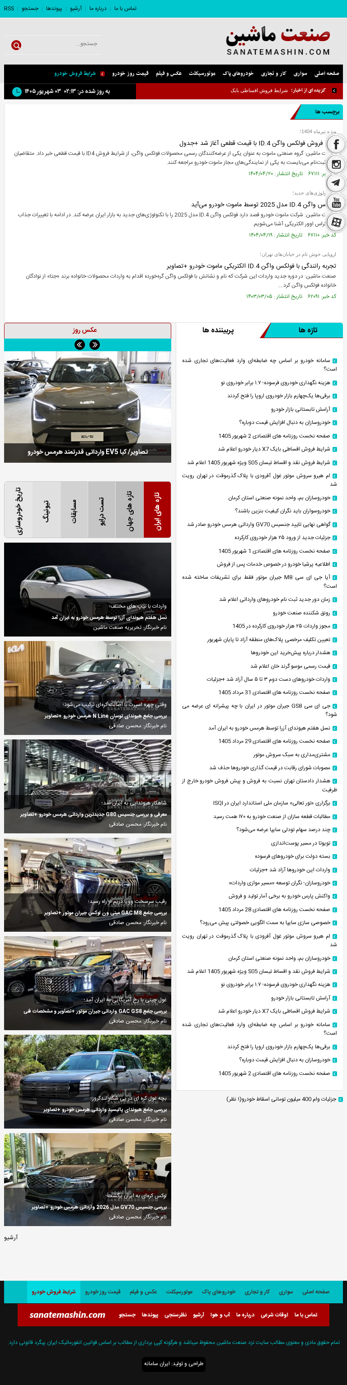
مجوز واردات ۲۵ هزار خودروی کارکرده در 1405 (281, 626)
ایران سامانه (157, 1363)
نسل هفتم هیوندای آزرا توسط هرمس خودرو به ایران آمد (269, 728)
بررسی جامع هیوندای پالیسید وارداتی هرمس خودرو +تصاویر (105, 1110)
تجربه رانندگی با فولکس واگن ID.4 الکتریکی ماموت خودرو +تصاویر (251, 266)
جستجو (30, 8)
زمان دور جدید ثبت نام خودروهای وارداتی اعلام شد (274, 599)
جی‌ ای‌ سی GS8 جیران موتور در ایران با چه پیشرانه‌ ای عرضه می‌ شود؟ (259, 710)
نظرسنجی (175, 1315)
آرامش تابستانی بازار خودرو (300, 409)
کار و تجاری (273, 73)
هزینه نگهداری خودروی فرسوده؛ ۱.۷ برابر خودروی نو (275, 383)
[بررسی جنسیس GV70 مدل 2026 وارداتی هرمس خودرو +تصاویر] (87, 1179)
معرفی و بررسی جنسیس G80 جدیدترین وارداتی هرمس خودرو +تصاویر (93, 815)
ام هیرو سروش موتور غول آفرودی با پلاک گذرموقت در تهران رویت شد (259, 480)
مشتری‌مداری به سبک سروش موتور (291, 755)
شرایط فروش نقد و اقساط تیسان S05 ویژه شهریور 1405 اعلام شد (258, 463)
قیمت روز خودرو (130, 73)
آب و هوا (220, 1315)
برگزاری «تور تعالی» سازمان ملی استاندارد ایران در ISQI (271, 803)
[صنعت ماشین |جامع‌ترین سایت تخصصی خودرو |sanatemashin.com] (267, 41)
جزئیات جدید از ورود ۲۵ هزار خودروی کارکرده (282, 538)
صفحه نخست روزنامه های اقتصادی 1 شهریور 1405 (274, 551)
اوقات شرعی (274, 1315)
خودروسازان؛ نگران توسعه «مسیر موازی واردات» (279, 883)
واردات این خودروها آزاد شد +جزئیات (290, 870)
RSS (9, 8)
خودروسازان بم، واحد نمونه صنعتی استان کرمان (279, 498)
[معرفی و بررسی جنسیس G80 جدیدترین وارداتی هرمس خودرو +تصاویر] (87, 786)
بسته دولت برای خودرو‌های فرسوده (292, 856)
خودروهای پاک (238, 73)
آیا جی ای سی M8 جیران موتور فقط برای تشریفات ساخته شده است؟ (259, 581)
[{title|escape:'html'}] (87, 407)
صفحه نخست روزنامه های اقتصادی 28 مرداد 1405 (274, 910)
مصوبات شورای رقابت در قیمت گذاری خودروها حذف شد (269, 768)
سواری (300, 73)
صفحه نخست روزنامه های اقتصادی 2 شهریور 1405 (274, 436)
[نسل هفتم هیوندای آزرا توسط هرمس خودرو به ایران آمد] (87, 590)
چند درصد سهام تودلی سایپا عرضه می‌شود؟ (283, 830)
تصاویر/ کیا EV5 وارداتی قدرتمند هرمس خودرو (88, 452)
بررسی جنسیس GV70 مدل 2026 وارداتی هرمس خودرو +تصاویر (99, 1208)
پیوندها (54, 8)
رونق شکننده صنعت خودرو (301, 613)
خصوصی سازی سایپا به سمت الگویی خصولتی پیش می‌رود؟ (265, 923)
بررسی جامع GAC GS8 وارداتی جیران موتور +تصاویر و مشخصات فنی (95, 1012)
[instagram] (336, 164)
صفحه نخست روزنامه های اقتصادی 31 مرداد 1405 (274, 692)
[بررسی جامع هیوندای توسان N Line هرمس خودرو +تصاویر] (87, 688)
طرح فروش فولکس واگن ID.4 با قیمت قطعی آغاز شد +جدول (257, 143)
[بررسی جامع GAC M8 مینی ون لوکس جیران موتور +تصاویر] (87, 885)
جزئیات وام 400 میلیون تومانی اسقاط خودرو (281, 1099)
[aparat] (336, 223)
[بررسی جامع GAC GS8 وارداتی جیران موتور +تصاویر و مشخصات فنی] (87, 983)
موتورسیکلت (202, 73)
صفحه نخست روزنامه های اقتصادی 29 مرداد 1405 (274, 741)
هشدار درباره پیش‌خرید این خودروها (290, 653)
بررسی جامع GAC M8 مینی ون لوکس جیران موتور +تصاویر (105, 913)
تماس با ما (125, 8)
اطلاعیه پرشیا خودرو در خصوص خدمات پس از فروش (273, 564)
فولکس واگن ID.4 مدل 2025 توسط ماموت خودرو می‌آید (263, 205)
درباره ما (98, 8)
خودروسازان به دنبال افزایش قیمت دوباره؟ (284, 422)
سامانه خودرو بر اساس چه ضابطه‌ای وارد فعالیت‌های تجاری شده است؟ (259, 365)
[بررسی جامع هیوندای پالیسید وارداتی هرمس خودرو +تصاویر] (87, 1082)
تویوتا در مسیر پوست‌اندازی (300, 843)
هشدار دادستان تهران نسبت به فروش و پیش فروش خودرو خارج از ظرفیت (259, 785)
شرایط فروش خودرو (75, 73)
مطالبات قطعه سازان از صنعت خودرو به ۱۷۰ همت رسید (271, 817)
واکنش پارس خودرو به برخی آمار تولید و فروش (279, 896)
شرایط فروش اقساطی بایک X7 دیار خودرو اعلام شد (234, 90)
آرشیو (76, 8)
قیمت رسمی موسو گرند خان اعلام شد (290, 666)
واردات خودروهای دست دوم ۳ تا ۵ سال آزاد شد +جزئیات (268, 679)
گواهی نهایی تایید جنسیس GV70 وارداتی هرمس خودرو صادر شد (258, 525)
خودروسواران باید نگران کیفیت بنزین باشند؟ (282, 511)
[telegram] (336, 184)
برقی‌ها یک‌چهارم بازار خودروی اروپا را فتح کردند (278, 396)
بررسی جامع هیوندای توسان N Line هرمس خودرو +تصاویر (106, 716)
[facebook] (336, 143)
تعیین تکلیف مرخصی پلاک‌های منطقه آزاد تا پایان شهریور (268, 640)
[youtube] (336, 203)
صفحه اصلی (326, 73)
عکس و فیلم (169, 73)
